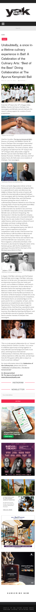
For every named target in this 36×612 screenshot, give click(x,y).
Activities (14, 609)
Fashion (25, 608)
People (31, 609)
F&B (14, 608)
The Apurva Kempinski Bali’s (23, 139)
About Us (6, 608)
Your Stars (6, 609)
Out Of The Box (23, 609)
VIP (11, 608)
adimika (22, 80)
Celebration (6, 367)
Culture (19, 608)
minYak (31, 608)
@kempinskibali (9, 373)
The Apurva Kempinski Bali (13, 375)
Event (4, 39)
